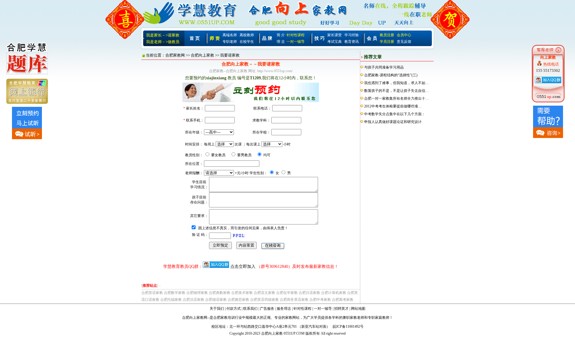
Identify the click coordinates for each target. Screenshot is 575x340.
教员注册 (387, 35)
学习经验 (351, 35)
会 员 (372, 38)
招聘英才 (341, 308)
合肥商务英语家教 (294, 300)
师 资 (215, 38)
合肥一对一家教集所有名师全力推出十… (396, 98)
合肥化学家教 (287, 293)
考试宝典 (334, 42)
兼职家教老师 (353, 317)
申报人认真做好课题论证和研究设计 (393, 122)
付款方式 (233, 308)
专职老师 (230, 42)
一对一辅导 (296, 42)
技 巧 (319, 38)
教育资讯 (351, 42)
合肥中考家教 (320, 300)
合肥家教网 (175, 55)
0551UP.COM (294, 333)
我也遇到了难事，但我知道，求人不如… (396, 83)
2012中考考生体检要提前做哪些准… (393, 106)
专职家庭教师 (378, 317)
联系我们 (250, 308)
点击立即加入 (242, 266)
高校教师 (247, 35)
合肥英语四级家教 (264, 300)
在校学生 (247, 42)
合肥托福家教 (171, 300)
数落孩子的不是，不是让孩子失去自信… (396, 91)
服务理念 (284, 308)
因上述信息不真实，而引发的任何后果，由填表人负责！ (243, 228)
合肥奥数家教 (219, 293)
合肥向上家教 (202, 55)
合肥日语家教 (309, 293)
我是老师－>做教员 (162, 42)
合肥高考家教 (342, 300)
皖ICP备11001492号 (348, 326)
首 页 (195, 38)
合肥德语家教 (216, 300)
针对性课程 (296, 35)
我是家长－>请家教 (162, 35)
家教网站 (292, 317)
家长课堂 (334, 35)
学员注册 (387, 42)
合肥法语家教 (193, 300)
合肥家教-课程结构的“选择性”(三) (390, 75)
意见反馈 (404, 42)
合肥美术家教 (242, 293)
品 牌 (267, 38)
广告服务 (267, 308)
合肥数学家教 (174, 293)
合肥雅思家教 (238, 300)
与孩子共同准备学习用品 (384, 67)
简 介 (281, 35)
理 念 (281, 42)
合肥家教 (220, 317)
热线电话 (551, 64)
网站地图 (358, 308)
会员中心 (404, 35)
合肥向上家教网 (194, 317)
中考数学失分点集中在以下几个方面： (394, 114)
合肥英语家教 (152, 293)
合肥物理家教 (197, 293)
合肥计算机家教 (333, 293)
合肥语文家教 (264, 293)
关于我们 (217, 308)
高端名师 (230, 35)
